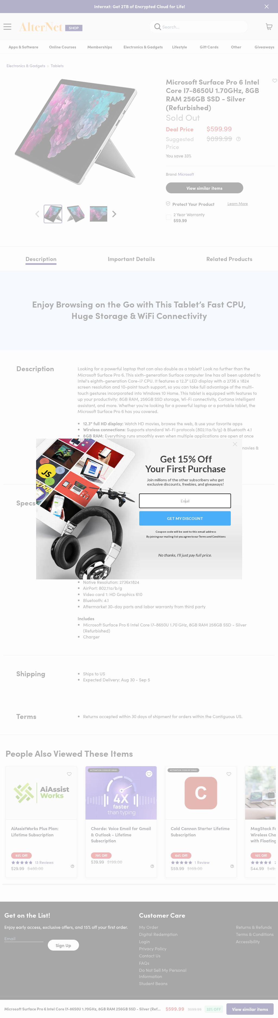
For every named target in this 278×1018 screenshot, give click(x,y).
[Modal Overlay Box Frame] (139, 509)
